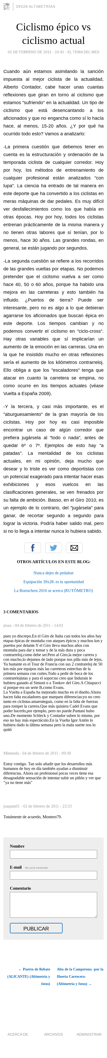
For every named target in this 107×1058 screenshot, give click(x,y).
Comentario (20, 888)
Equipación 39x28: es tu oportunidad (53, 582)
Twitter (53, 548)
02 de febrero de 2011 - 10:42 (36, 52)
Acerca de (18, 1034)
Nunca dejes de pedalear (53, 573)
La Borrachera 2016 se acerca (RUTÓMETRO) (53, 590)
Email (74, 548)
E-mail (29, 867)
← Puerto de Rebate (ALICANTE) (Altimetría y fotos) (28, 976)
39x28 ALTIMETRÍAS (35, 6)
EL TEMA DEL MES (83, 52)
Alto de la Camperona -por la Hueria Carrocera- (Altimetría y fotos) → (80, 976)
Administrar (89, 1034)
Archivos (53, 1034)
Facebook (32, 548)
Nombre (17, 846)
